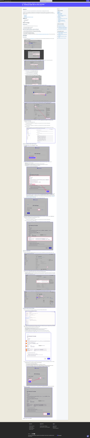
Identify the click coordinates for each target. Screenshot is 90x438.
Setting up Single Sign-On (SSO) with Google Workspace (62, 33)
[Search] (51, 1)
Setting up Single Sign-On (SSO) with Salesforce (62, 34)
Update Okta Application (61, 20)
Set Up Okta (59, 17)
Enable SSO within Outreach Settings (61, 21)
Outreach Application (55, 428)
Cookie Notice (38, 435)
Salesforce (25, 15)
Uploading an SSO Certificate (61, 26)
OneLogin (25, 16)
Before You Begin (59, 13)
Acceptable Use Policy (51, 435)
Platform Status (31, 429)
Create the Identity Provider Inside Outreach (62, 19)
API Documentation (31, 428)
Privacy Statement (42, 435)
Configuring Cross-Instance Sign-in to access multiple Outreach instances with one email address (62, 28)
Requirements (60, 14)
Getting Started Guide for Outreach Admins (62, 36)
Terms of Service (47, 435)
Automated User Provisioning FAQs (62, 29)
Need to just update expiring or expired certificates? (62, 15)
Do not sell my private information (32, 435)
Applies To (58, 12)
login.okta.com (32, 38)
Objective (58, 11)
